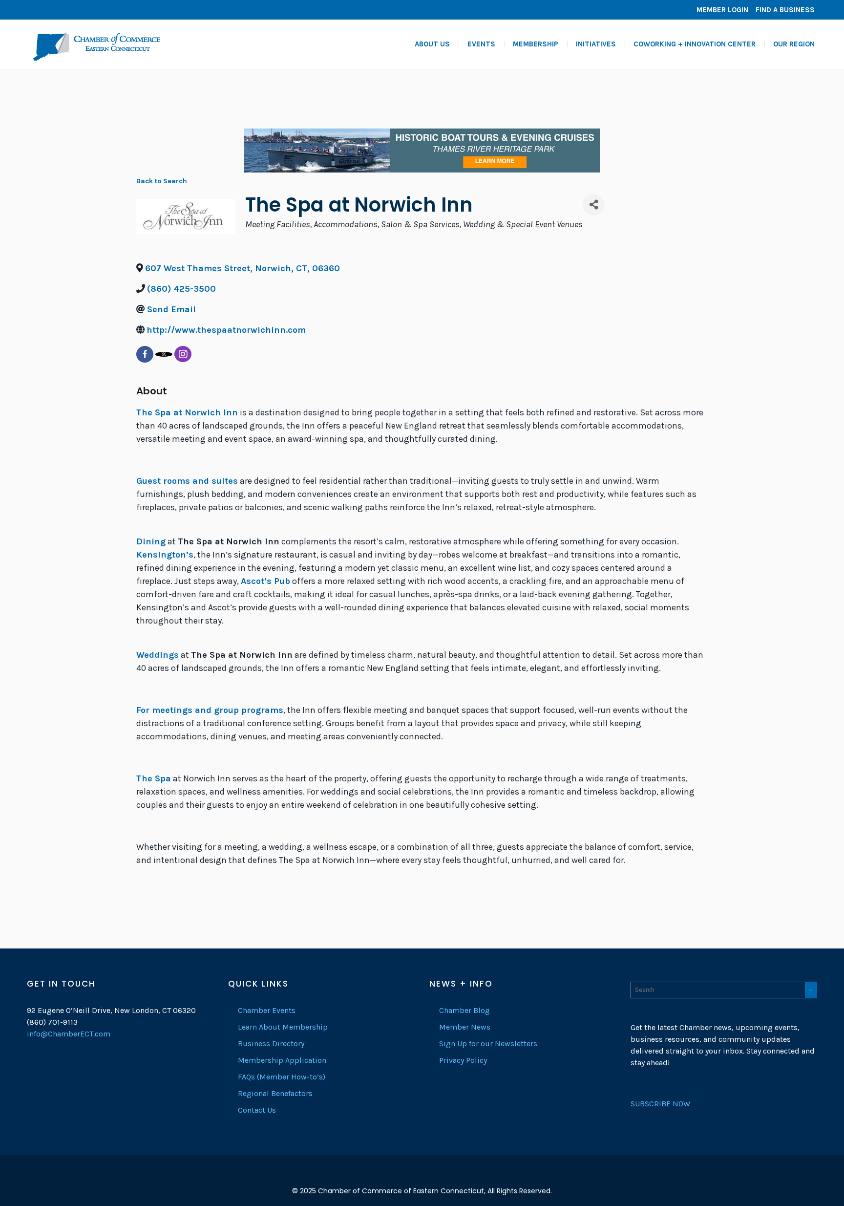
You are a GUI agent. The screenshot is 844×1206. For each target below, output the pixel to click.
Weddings (157, 654)
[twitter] (163, 354)
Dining (151, 541)
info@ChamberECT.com (68, 1033)
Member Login (722, 9)
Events (481, 44)
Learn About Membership (283, 1027)
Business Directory (271, 1043)
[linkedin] (51, 10)
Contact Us (257, 1110)
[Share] (594, 204)
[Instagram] (66, 10)
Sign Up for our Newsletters (488, 1043)
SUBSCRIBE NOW (660, 1103)
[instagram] (182, 354)
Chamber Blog (464, 1010)
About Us (432, 44)
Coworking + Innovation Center (694, 44)
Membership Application (282, 1060)
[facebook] (144, 354)
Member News (464, 1027)
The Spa (153, 778)
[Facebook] (36, 10)
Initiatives (596, 44)
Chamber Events (266, 1010)
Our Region (794, 44)
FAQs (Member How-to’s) (281, 1076)
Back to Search (161, 181)
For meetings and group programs (209, 710)
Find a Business (785, 9)
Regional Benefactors (275, 1093)
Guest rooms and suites (187, 480)
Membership (535, 44)
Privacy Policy (463, 1060)
